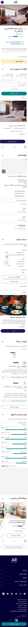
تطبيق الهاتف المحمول (21, 581)
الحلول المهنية (23, 574)
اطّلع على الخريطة (15, 43)
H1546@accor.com (20, 196)
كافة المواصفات (22, 423)
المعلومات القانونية (23, 609)
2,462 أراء (10, 36)
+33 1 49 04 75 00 (20, 191)
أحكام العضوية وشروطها (21, 603)
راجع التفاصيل (22, 326)
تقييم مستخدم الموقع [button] (19, 414)
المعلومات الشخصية (22, 605)
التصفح (25, 577)
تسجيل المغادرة (7, 76)
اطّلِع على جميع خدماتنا (14, 277)
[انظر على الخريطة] (14, 166)
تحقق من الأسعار (14, 624)
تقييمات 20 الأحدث (14, 407)
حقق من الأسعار (14, 93)
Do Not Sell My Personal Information (18, 611)
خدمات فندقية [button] (21, 239)
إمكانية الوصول (23, 286)
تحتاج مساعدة (23, 585)
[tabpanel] (14, 125)
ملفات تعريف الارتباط (22, 607)
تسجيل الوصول (21, 76)
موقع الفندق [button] (22, 155)
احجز (13, 331)
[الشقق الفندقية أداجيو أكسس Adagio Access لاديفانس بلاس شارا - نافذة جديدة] (16, 510)
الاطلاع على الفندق (15, 535)
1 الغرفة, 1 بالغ (22, 85)
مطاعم (24, 292)
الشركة (25, 570)
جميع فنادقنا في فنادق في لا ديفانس (14, 547)
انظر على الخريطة (19, 530)
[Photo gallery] (14, 15)
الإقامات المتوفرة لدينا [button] (18, 69)
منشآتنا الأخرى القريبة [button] (19, 498)
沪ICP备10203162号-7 (21, 616)
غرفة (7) (23, 97)
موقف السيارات (14, 281)
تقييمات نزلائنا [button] (21, 341)
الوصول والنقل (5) (21, 200)
